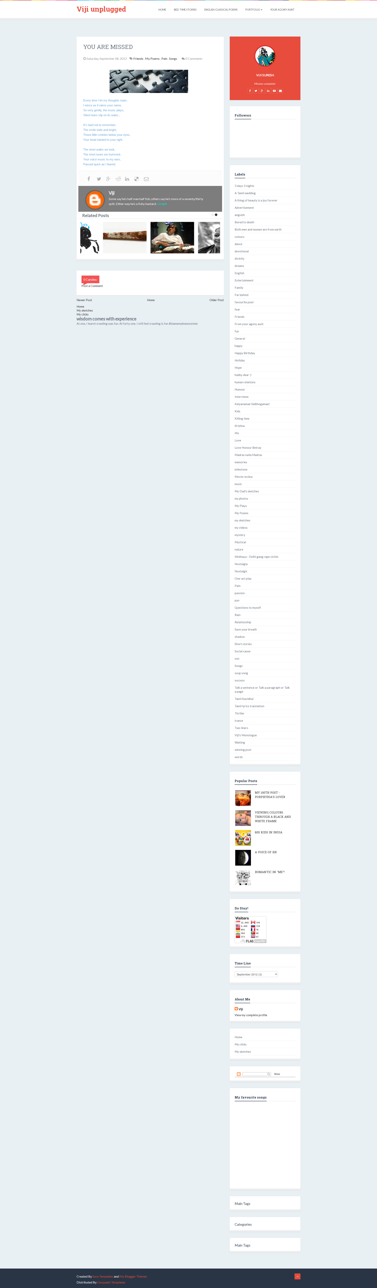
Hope (238, 367)
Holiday (240, 360)
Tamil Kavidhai (244, 699)
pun (237, 600)
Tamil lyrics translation (249, 706)
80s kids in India (268, 832)
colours (239, 236)
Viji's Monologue (246, 735)
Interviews (242, 396)
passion (240, 593)
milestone (241, 469)
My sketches (85, 310)
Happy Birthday (245, 353)
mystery (240, 535)
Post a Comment (92, 286)
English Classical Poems (221, 9)
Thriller (239, 713)
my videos (241, 527)
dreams (239, 266)
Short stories (243, 644)
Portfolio (252, 9)
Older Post (217, 300)
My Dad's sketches (247, 491)
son (237, 658)
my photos (241, 498)
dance (238, 244)
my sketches (242, 520)
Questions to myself (248, 607)
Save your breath (246, 629)
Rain (238, 615)
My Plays (241, 505)
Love (238, 440)
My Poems (152, 58)
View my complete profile (251, 1015)
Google (162, 204)
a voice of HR (266, 852)
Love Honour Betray (248, 447)
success (240, 680)
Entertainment (244, 280)
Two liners (241, 728)
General (240, 338)
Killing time (242, 418)
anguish (240, 215)
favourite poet (244, 302)
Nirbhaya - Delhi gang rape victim (256, 556)
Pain (164, 58)
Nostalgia (241, 564)
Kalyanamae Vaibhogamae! (252, 404)
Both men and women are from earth (258, 229)
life (237, 433)
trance (239, 720)
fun (237, 331)
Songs (173, 58)
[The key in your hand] (105, 237)
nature (239, 549)
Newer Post (84, 300)
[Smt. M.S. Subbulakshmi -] (200, 237)
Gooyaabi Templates (111, 1282)
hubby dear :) (243, 375)
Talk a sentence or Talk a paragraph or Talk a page (262, 689)
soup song (241, 673)
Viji (241, 1009)
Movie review (244, 476)
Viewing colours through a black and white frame (273, 816)
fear (237, 309)
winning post (243, 749)
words (239, 757)
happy (238, 346)
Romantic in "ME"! (270, 872)
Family (239, 287)
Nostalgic (241, 571)
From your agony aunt (249, 324)
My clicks (83, 314)
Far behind (241, 295)
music (238, 484)
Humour (240, 389)
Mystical (240, 542)
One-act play (243, 578)
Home (162, 9)
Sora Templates (102, 1276)
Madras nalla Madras (248, 455)
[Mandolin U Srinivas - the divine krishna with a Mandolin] (152, 237)
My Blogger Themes (133, 1276)
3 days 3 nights (244, 186)
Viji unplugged (101, 8)
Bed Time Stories (185, 9)
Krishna (240, 425)
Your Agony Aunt (282, 9)
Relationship (243, 622)
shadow (240, 636)
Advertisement (244, 207)
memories (241, 462)
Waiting (240, 742)
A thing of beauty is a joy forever (256, 200)
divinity (239, 258)
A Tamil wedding (245, 193)
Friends (138, 58)
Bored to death (244, 222)
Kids (237, 411)
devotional (242, 251)
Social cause (243, 651)
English (239, 273)
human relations (245, 382)
